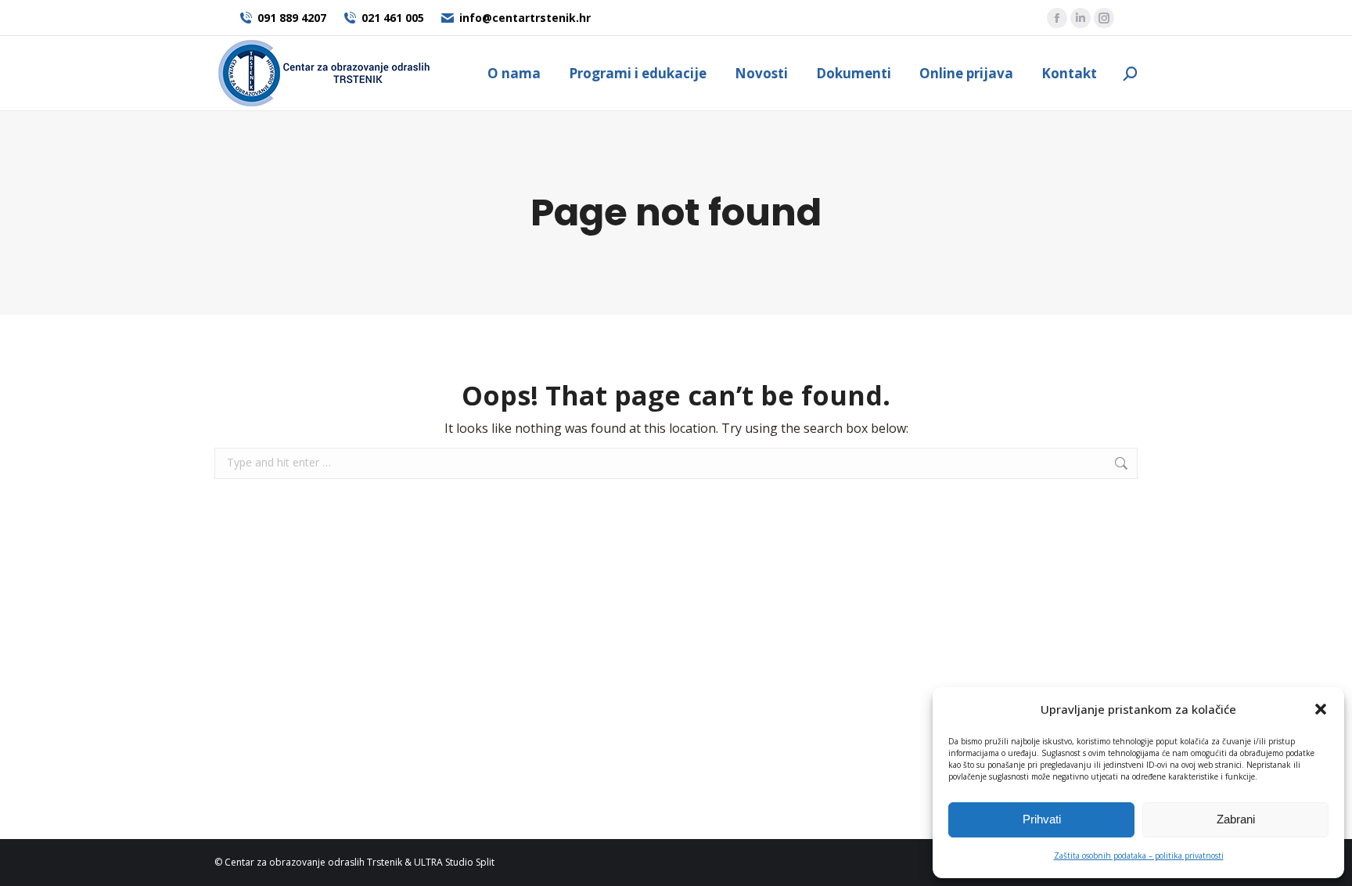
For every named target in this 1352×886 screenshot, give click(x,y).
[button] (1321, 709)
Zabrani (1236, 819)
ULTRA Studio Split (454, 862)
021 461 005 (392, 17)
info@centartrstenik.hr (525, 17)
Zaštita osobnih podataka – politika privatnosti (1139, 855)
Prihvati (1042, 819)
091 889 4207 (291, 17)
